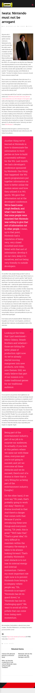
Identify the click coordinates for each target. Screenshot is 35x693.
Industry (11, 643)
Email (9, 639)
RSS (13, 639)
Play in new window (12, 636)
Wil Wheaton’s (9, 124)
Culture (6, 643)
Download (22, 636)
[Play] (3, 634)
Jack (4, 26)
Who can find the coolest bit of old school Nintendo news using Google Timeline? (9, 664)
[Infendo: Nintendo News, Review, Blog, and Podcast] (7, 7)
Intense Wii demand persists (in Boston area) (8, 655)
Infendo (30, 26)
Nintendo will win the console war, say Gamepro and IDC (25, 655)
